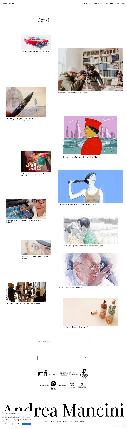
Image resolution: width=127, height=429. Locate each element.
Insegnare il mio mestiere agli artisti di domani (35, 52)
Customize (7, 423)
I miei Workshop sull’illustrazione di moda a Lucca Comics (83, 245)
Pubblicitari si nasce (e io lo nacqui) (75, 327)
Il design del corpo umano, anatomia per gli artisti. (35, 174)
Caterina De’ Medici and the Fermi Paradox (73, 92)
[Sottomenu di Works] (89, 3)
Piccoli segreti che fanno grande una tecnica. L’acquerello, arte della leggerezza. (22, 119)
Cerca (86, 358)
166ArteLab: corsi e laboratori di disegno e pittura (23, 303)
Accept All (27, 423)
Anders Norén (121, 426)
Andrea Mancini (8, 4)
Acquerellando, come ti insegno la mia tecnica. (34, 257)
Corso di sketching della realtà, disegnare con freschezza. (78, 204)
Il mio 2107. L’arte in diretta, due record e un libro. (80, 157)
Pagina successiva (44, 342)
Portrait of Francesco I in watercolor (71, 287)
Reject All (17, 423)
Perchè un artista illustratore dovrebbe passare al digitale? (23, 221)
